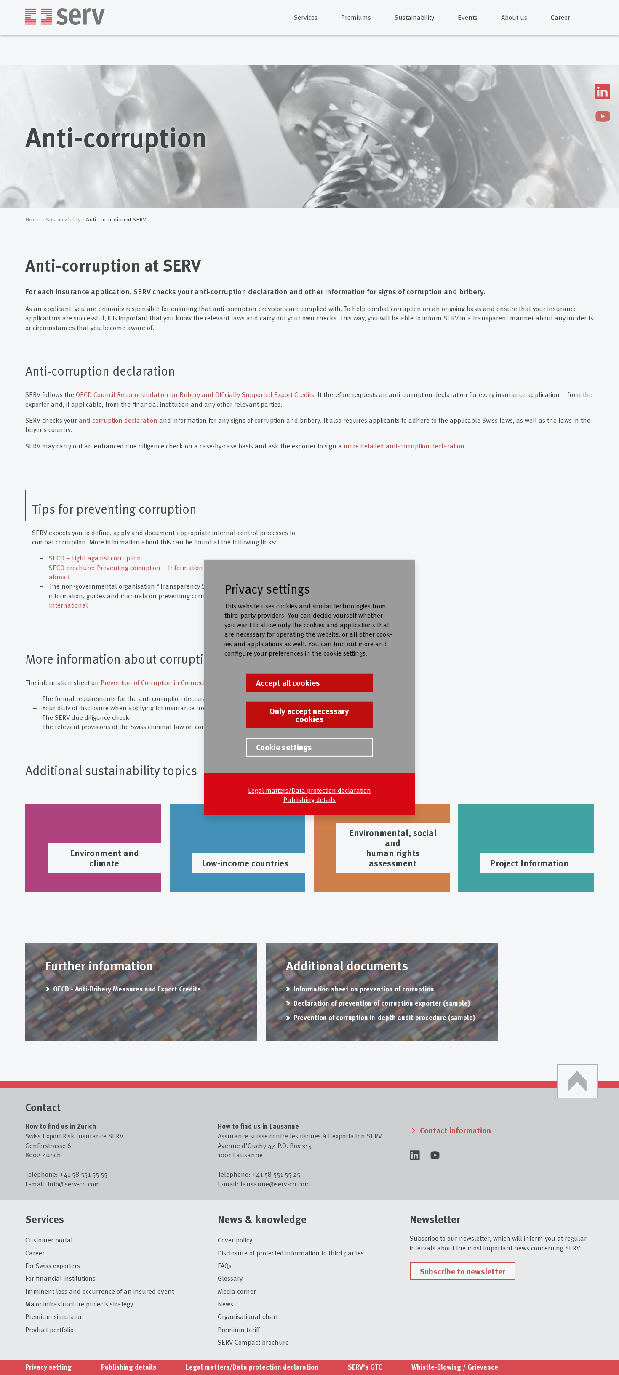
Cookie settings (284, 747)
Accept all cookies (288, 682)
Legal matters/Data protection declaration (309, 789)
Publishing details (309, 799)
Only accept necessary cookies (309, 715)
